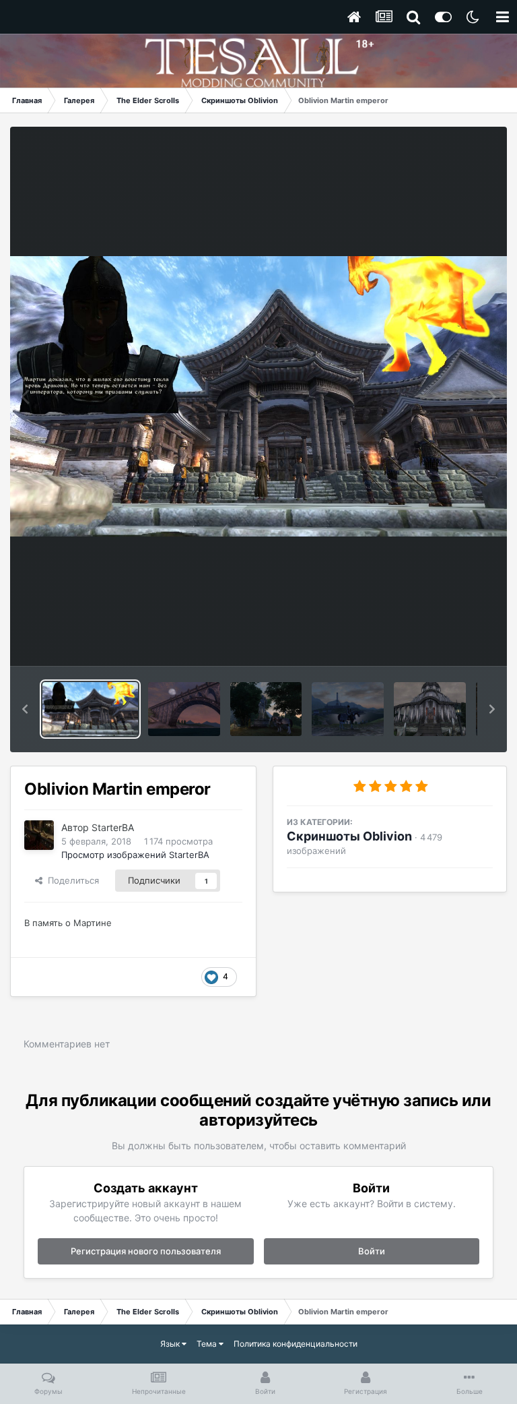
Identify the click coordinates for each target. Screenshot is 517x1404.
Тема (208, 1344)
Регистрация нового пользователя (146, 1251)
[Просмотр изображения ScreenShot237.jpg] (266, 709)
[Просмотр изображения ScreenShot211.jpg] (184, 709)
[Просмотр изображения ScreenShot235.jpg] (348, 709)
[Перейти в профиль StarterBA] (39, 835)
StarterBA (113, 827)
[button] (25, 709)
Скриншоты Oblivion (349, 836)
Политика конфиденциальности (295, 1344)
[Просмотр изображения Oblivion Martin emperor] (90, 709)
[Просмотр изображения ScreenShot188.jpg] (430, 709)
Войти (371, 1251)
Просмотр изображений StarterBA (135, 854)
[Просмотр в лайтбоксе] (258, 396)
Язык (171, 1344)
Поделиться (70, 880)
